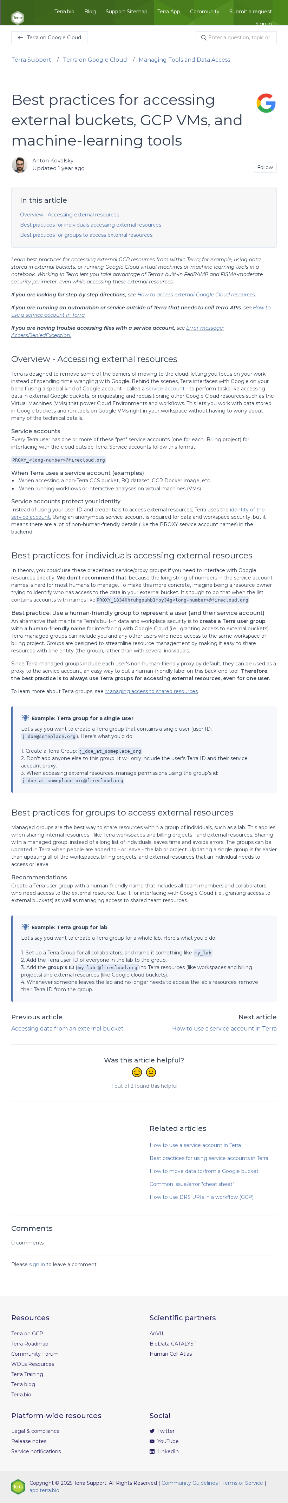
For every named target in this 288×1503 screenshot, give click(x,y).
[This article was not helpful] (151, 1073)
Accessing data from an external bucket (67, 1028)
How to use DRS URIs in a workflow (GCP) (202, 1197)
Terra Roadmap (29, 1344)
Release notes (28, 1441)
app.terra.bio (44, 1490)
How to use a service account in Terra (224, 1028)
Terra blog (23, 1384)
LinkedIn (167, 1451)
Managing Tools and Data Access (184, 59)
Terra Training (27, 1374)
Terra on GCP (27, 1333)
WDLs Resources (32, 1364)
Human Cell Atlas (171, 1354)
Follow (265, 167)
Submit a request (250, 11)
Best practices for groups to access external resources (86, 235)
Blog (90, 11)
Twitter (165, 1431)
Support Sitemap (127, 11)
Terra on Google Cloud (95, 59)
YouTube (167, 1441)
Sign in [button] (263, 24)
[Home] (17, 18)
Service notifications (36, 1451)
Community (205, 11)
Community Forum (35, 1354)
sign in (37, 1264)
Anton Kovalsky (52, 160)
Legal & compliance (35, 1431)
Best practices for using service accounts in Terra (209, 1158)
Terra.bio (64, 11)
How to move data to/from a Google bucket (204, 1171)
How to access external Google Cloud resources (196, 294)
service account (165, 388)
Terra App (168, 11)
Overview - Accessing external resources (69, 215)
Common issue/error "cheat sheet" (192, 1184)
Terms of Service (242, 1483)
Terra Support (31, 59)
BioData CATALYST (173, 1344)
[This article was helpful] (137, 1073)
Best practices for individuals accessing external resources (90, 225)
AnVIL (157, 1333)
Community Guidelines (190, 1483)
